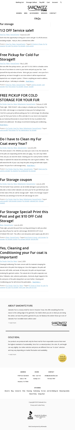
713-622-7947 (51, 378)
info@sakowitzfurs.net (51, 376)
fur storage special (24, 239)
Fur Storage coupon (16, 179)
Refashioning (22, 104)
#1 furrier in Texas (36, 44)
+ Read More (12, 323)
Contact (53, 13)
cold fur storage (36, 85)
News (8, 34)
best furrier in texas (31, 237)
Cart (48, 2)
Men (25, 13)
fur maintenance (24, 130)
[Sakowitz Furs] (37, 8)
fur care (43, 285)
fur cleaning (14, 171)
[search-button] (61, 2)
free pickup (12, 86)
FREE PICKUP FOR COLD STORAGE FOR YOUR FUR (19, 97)
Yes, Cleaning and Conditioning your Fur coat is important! (23, 252)
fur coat (8, 46)
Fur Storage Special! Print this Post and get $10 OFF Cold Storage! (24, 216)
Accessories (34, 13)
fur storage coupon (11, 239)
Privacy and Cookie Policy (37, 405)
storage (31, 86)
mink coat (22, 287)
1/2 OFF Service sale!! (17, 30)
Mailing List (20, 2)
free (6, 86)
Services (44, 13)
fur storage (21, 46)
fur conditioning (23, 171)
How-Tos (3, 34)
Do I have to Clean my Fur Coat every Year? (20, 141)
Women (19, 13)
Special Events (14, 34)
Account (55, 2)
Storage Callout (31, 2)
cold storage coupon (15, 201)
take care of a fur (31, 287)
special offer (34, 239)
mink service (30, 46)
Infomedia (43, 426)
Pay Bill (41, 2)
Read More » (30, 81)
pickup (26, 86)
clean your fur (43, 169)
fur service (14, 46)
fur (44, 44)
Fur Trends (3, 104)
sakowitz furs (34, 201)
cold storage (4, 130)
